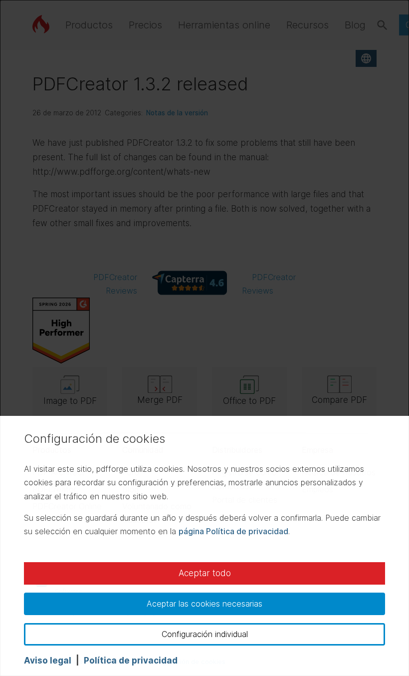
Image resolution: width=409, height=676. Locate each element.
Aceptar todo (205, 573)
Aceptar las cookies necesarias (204, 604)
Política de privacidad (131, 661)
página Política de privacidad (233, 531)
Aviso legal (47, 661)
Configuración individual (205, 634)
